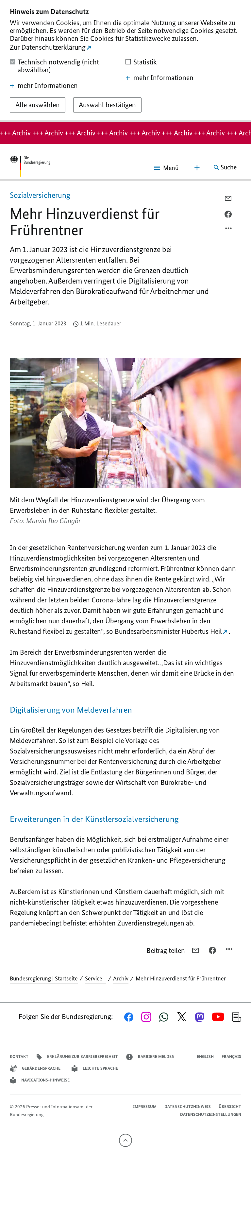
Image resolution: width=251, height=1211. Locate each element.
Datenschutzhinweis (187, 1106)
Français (231, 1056)
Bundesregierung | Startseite (44, 978)
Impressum (145, 1106)
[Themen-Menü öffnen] (197, 167)
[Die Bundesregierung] (30, 167)
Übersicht (230, 1106)
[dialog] (125, 61)
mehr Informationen (48, 86)
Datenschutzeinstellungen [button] (210, 1114)
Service (95, 978)
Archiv (120, 978)
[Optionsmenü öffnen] (229, 230)
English (205, 1056)
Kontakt (19, 1056)
